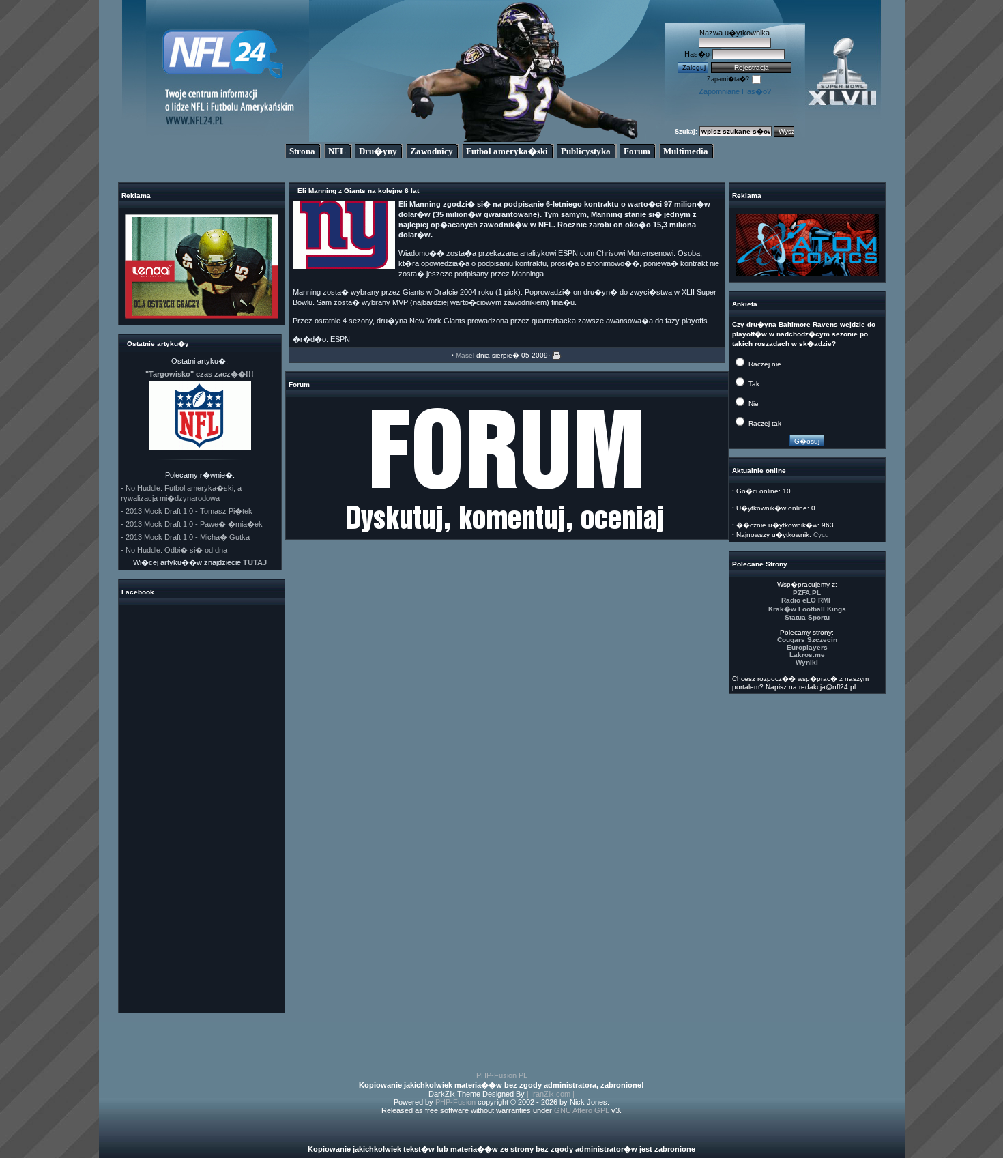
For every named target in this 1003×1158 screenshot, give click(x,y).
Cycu (821, 534)
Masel (465, 355)
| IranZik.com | (551, 1094)
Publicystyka (586, 151)
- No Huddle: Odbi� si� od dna (174, 550)
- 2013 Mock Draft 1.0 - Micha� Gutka (185, 537)
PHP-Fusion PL (501, 1075)
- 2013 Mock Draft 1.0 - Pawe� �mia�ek (192, 524)
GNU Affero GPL (581, 1110)
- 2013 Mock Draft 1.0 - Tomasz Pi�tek (186, 511)
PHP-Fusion (455, 1102)
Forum (637, 151)
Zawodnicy (431, 151)
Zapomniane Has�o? (735, 91)
